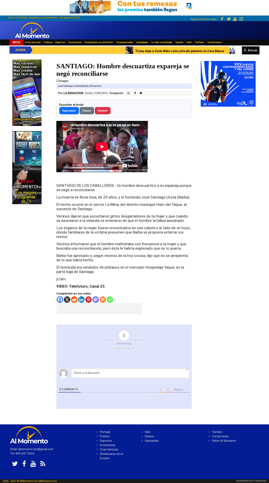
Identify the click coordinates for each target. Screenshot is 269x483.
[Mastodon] (95, 299)
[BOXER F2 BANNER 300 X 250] (228, 83)
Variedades (142, 42)
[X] (67, 299)
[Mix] (103, 299)
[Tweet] (139, 93)
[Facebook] (60, 299)
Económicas (75, 42)
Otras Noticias (33, 42)
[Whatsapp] (110, 299)
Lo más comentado (161, 42)
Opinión (179, 42)
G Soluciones (259, 481)
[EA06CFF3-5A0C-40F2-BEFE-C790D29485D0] (27, 167)
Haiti (147, 432)
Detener (103, 110)
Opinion (149, 436)
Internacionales (124, 42)
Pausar (87, 110)
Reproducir (69, 110)
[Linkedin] (81, 299)
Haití (189, 42)
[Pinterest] (88, 299)
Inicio (16, 42)
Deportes (60, 42)
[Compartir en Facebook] (133, 93)
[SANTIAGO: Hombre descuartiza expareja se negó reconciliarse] (62, 81)
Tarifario (199, 42)
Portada (105, 432)
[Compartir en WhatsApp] (127, 93)
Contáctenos (214, 42)
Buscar (253, 50)
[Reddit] (74, 299)
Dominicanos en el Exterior (99, 42)
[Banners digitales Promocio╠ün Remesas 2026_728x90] (134, 6)
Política (48, 42)
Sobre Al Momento (224, 440)
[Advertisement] (99, 308)
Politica (105, 436)
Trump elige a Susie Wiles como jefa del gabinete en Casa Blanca (145, 51)
